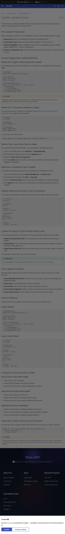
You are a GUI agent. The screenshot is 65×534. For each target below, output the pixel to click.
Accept (6, 529)
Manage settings (20, 529)
